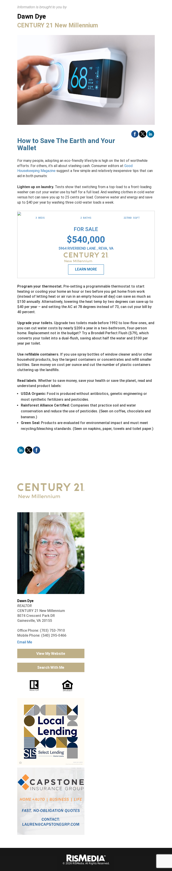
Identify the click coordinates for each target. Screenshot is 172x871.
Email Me (24, 642)
